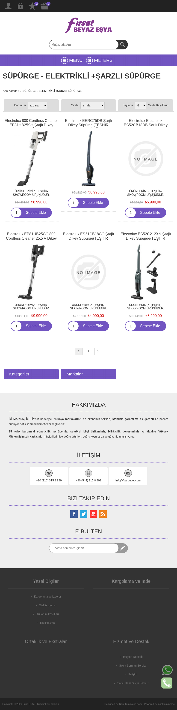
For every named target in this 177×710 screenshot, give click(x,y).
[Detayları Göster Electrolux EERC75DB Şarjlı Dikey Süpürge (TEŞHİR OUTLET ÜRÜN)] (88, 158)
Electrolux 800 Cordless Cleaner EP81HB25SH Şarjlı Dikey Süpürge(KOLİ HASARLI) (31, 125)
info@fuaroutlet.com (128, 480)
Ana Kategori (11, 91)
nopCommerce (166, 704)
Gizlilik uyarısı (47, 605)
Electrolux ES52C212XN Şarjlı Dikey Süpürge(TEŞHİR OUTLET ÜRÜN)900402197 (146, 238)
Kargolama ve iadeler (47, 596)
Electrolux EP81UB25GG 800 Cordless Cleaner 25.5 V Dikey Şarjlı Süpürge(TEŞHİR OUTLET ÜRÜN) (31, 240)
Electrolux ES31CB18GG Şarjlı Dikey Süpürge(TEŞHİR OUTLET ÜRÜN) (88, 238)
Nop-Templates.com (130, 704)
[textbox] (83, 44)
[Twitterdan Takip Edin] (83, 514)
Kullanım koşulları (47, 614)
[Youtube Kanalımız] (93, 514)
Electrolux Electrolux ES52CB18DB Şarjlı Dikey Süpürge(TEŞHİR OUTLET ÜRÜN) (145, 127)
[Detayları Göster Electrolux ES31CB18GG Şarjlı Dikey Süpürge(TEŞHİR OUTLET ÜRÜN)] (88, 272)
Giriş (20, 6)
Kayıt (8, 6)
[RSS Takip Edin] (103, 514)
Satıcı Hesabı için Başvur (132, 683)
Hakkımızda (47, 623)
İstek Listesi (32, 6)
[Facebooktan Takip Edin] (74, 514)
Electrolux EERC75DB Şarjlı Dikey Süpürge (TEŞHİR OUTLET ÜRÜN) (88, 125)
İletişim (132, 674)
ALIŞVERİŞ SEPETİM (45, 6)
